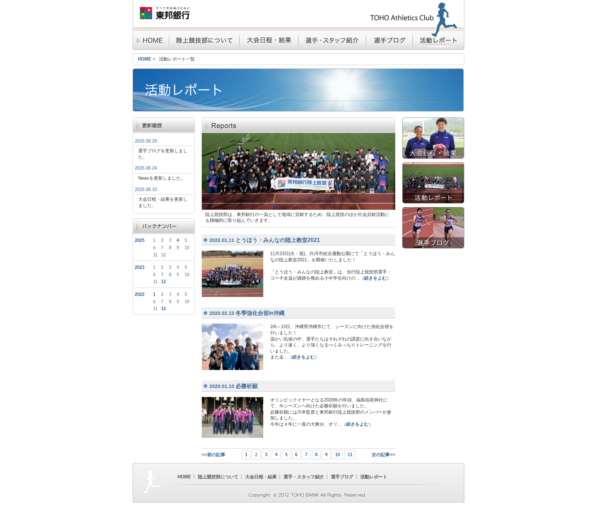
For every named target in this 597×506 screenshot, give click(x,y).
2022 (139, 294)
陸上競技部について (204, 40)
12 (163, 281)
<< (204, 454)
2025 (139, 240)
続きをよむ (375, 278)
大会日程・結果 (268, 40)
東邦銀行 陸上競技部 (165, 13)
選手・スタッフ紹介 (332, 40)
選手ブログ (389, 40)
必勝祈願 (233, 386)
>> (392, 454)
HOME (151, 40)
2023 (139, 267)
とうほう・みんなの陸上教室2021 (264, 240)
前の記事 (216, 454)
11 (350, 454)
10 (337, 454)
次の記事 (381, 454)
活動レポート (438, 40)
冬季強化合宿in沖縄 (247, 313)
